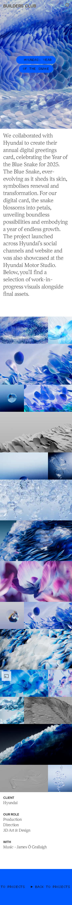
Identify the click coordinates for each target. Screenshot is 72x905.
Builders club (19, 5)
